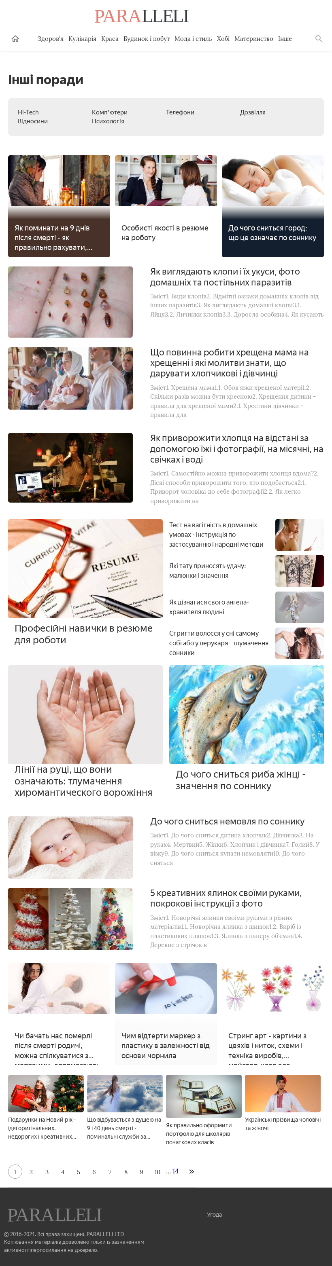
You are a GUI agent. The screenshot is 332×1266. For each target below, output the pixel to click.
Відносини (33, 121)
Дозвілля (253, 112)
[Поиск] (319, 39)
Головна (15, 38)
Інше (285, 38)
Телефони (180, 112)
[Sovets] (55, 1216)
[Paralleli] (142, 17)
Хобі (223, 38)
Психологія (108, 121)
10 (157, 1172)
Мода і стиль (193, 38)
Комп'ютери (110, 112)
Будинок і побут (146, 38)
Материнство (253, 38)
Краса (110, 38)
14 (175, 1171)
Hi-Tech (28, 112)
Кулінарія (82, 38)
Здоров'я (51, 38)
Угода (214, 1214)
